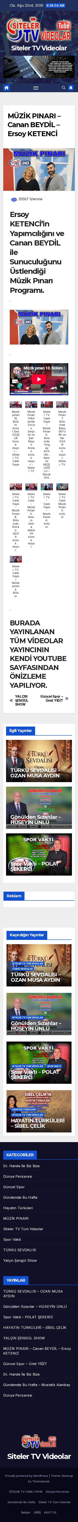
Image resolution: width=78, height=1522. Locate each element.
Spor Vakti (54, 1066)
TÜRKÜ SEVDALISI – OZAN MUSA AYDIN (35, 773)
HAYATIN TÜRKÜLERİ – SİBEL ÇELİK (38, 1123)
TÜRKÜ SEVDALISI (22, 969)
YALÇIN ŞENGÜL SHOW (21, 700)
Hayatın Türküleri (24, 1109)
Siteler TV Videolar (39, 48)
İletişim (25, 1512)
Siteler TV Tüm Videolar (27, 963)
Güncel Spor (14, 1187)
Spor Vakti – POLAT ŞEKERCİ (34, 866)
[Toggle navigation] (36, 88)
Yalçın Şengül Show (20, 1260)
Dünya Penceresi (17, 1176)
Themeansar (40, 1481)
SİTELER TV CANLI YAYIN (25, 1491)
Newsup (67, 1475)
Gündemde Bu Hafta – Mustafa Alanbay (36, 1385)
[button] (63, 88)
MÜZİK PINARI (16, 1218)
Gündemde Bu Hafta (20, 1197)
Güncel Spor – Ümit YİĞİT (51, 698)
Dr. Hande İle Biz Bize (21, 1166)
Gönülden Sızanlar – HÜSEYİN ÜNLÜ (35, 819)
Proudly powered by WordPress (27, 1475)
